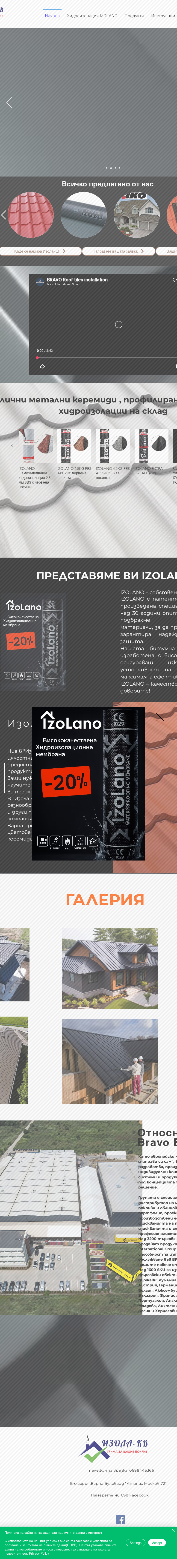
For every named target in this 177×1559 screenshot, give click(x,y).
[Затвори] (173, 1531)
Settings (136, 1542)
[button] (160, 717)
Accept (157, 1542)
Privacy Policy (39, 1553)
